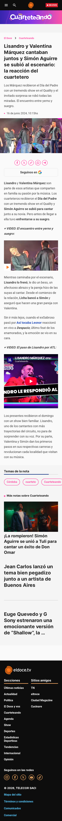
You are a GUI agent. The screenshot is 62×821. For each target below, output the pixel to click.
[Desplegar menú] (6, 5)
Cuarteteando (26, 38)
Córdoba (12, 482)
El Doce (8, 38)
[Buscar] (14, 5)
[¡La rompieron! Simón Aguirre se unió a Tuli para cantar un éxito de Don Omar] (31, 517)
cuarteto (30, 482)
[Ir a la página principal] (31, 5)
